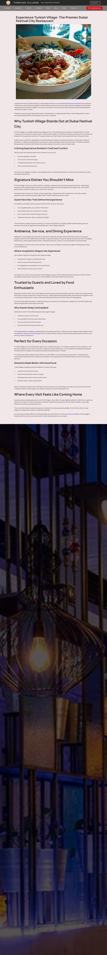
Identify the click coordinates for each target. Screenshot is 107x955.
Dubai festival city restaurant (72, 103)
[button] (95, 2)
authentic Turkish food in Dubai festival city (30, 333)
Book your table (73, 414)
